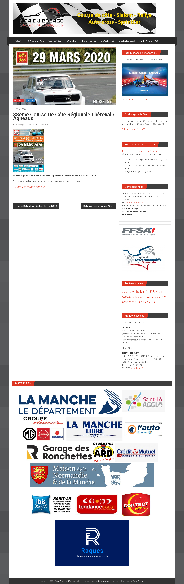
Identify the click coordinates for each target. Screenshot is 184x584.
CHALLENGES (107, 40)
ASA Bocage (18, 101)
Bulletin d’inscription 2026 (133, 129)
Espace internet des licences (137, 99)
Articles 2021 (137, 297)
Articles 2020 (43, 125)
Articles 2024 (147, 302)
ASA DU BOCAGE (35, 40)
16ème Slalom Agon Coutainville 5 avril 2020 (37, 206)
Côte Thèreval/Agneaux (30, 187)
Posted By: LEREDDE (23, 125)
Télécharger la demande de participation (140, 151)
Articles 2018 (126, 292)
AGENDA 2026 (55, 40)
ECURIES (71, 40)
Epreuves (30, 101)
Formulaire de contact (135, 203)
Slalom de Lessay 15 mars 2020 (97, 206)
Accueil (18, 40)
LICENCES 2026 (127, 40)
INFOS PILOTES (88, 40)
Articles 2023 (130, 302)
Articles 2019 (143, 291)
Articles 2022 (156, 297)
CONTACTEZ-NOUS (149, 40)
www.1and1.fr (137, 368)
